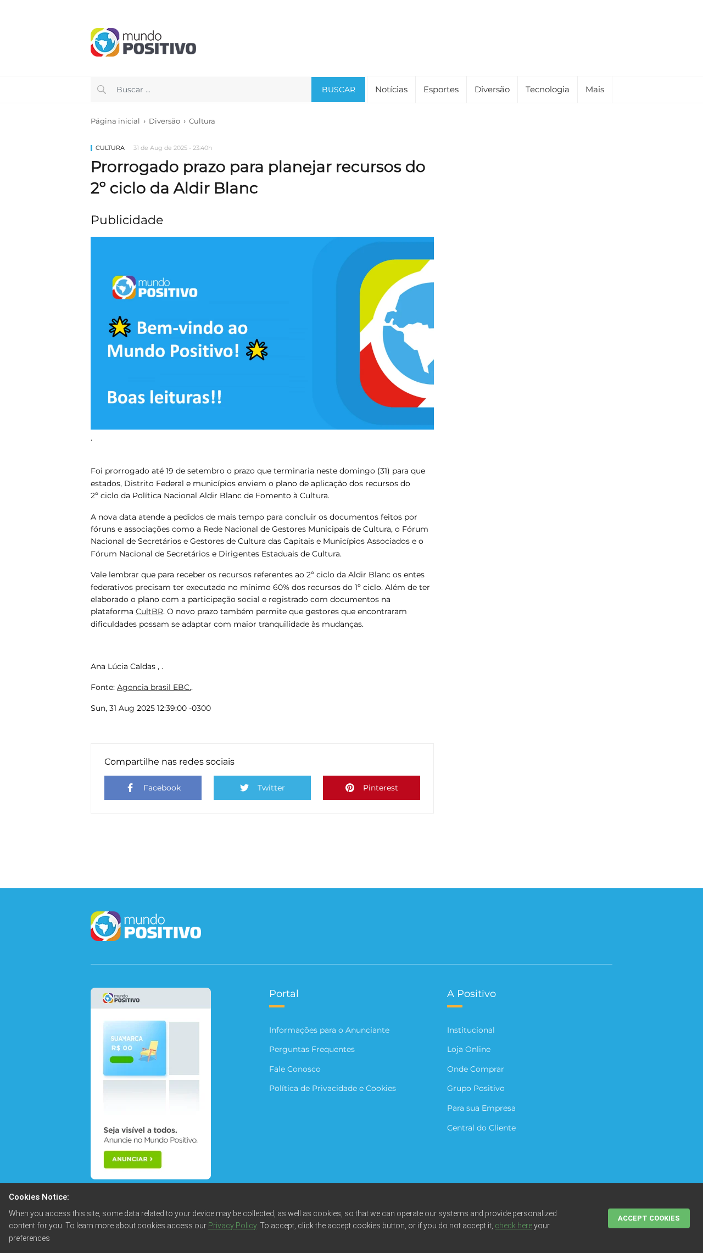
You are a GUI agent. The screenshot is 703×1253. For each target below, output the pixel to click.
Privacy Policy (232, 1225)
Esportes (441, 89)
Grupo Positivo (476, 1088)
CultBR (149, 611)
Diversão (164, 120)
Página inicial (115, 120)
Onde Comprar (475, 1069)
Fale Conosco (295, 1069)
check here (513, 1225)
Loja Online (468, 1049)
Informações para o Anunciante (329, 1030)
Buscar (338, 89)
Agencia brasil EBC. (154, 687)
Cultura (202, 120)
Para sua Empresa (481, 1108)
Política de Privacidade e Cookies (332, 1088)
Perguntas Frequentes (312, 1049)
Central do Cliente (481, 1128)
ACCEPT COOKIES (649, 1218)
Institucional (471, 1030)
